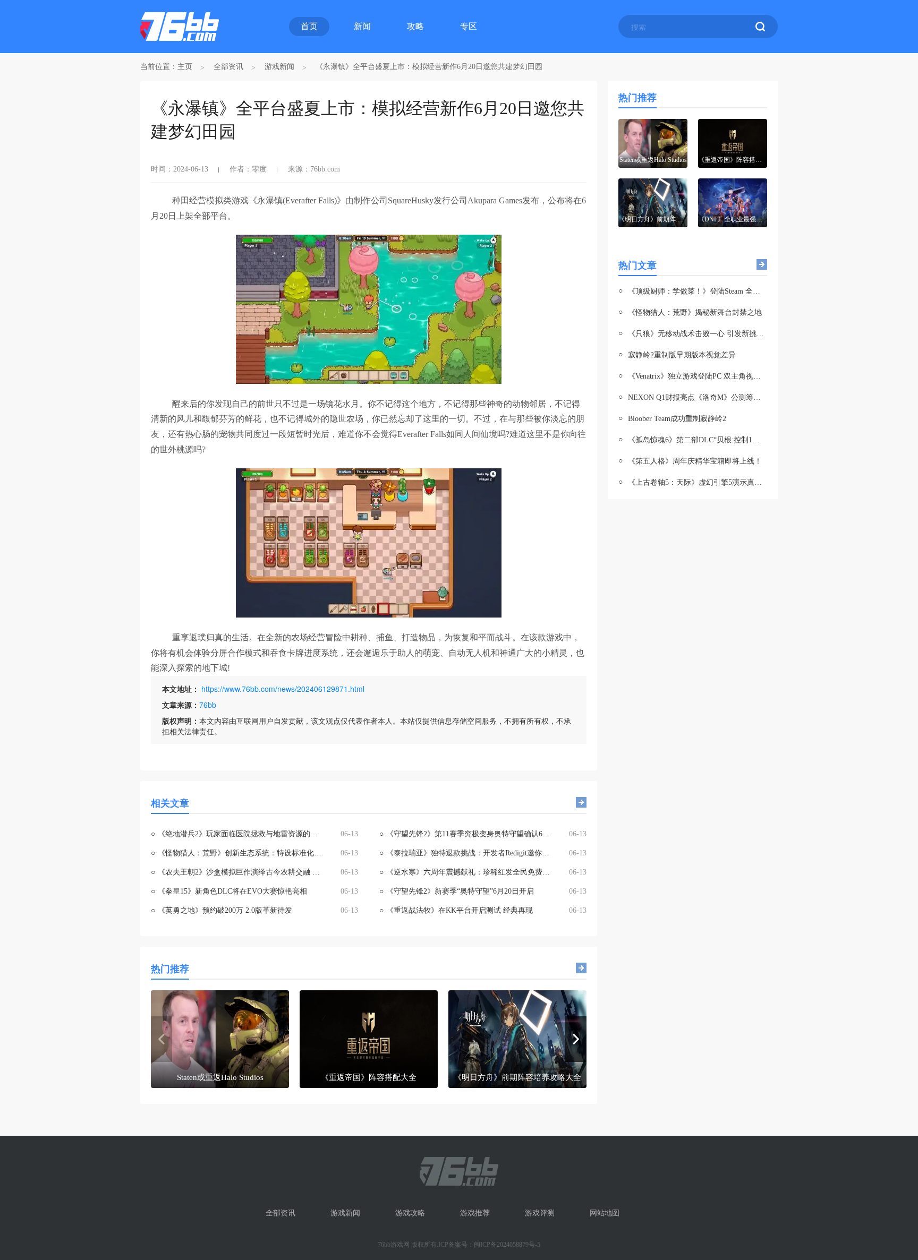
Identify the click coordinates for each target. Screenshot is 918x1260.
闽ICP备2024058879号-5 (507, 1244)
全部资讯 (228, 67)
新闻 (362, 26)
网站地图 (604, 1213)
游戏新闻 (279, 67)
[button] (575, 1039)
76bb (207, 704)
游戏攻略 (410, 1213)
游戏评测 (540, 1213)
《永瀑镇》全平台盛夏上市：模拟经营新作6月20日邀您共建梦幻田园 (429, 67)
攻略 (415, 26)
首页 (309, 26)
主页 (184, 67)
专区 (468, 26)
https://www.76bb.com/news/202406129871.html (282, 688)
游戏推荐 (475, 1213)
